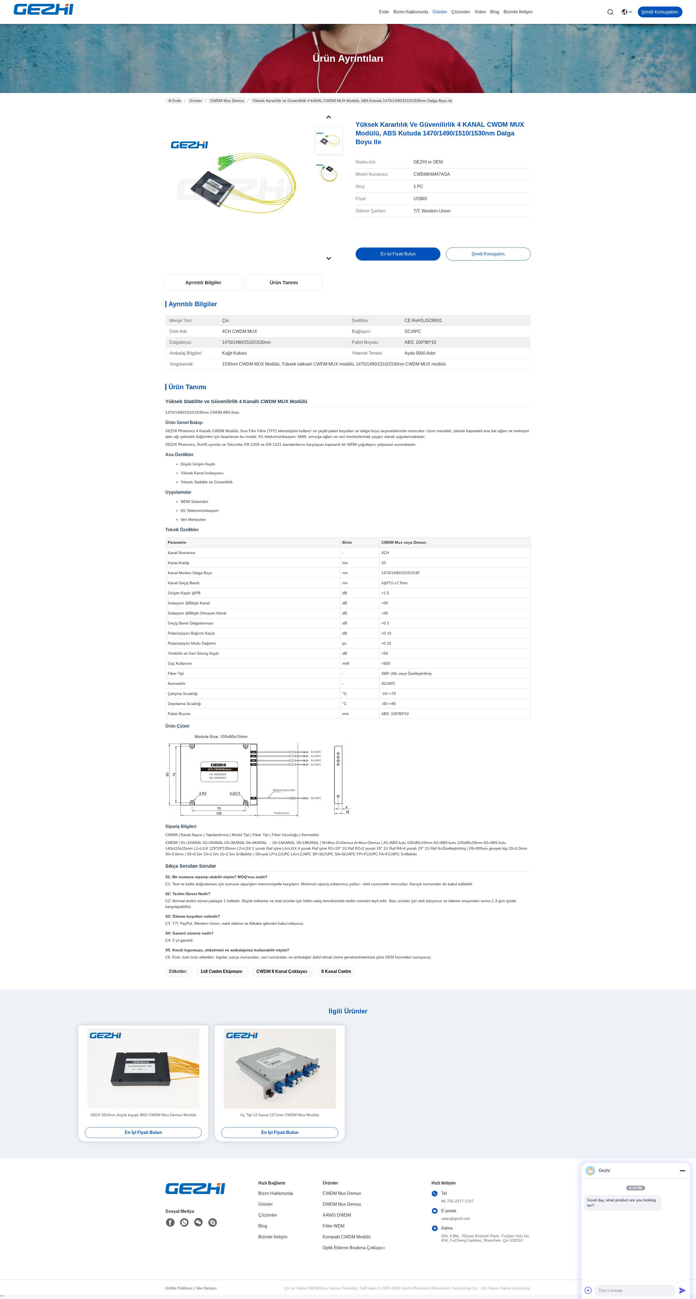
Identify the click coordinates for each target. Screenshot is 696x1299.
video (480, 12)
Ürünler (440, 12)
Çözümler (460, 12)
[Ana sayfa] (195, 1195)
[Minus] (682, 1170)
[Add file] (588, 1290)
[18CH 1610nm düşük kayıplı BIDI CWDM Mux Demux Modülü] (143, 1069)
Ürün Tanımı (284, 282)
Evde (384, 12)
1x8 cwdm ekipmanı (221, 971)
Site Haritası (206, 1288)
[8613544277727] (184, 1222)
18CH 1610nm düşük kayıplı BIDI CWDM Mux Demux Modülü (143, 1115)
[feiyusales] (212, 1222)
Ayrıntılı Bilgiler (203, 282)
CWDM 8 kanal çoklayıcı (281, 971)
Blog (494, 12)
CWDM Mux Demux (227, 100)
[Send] (682, 1290)
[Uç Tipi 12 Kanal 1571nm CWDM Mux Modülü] (279, 1069)
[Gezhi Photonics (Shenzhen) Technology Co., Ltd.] (43, 12)
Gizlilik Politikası (178, 1288)
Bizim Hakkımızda (410, 12)
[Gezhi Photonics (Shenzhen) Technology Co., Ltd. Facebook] (170, 1222)
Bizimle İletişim (518, 12)
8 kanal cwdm (336, 971)
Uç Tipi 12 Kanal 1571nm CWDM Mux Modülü (279, 1115)
